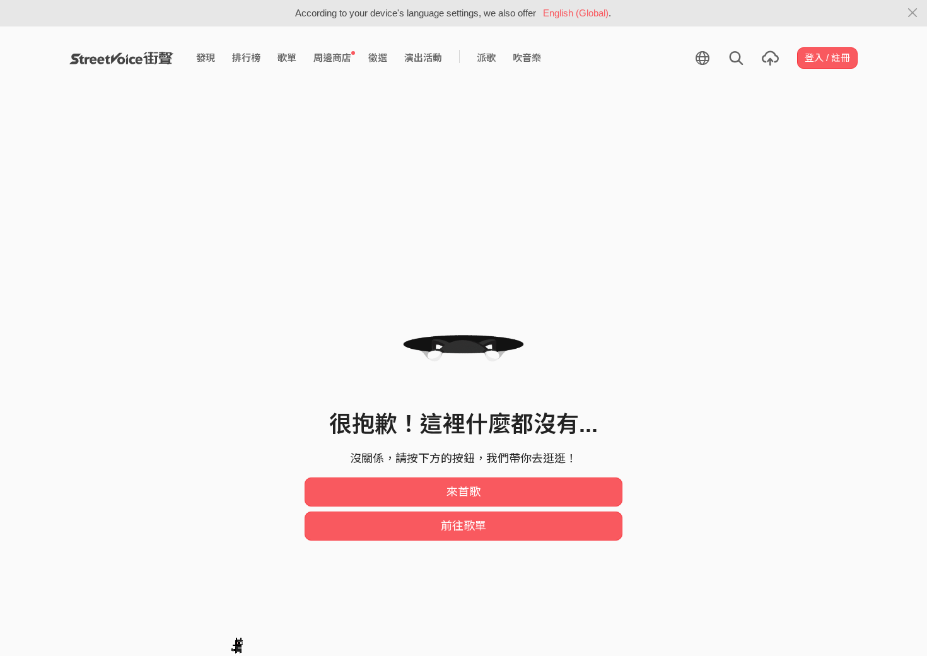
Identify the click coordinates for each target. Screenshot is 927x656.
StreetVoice (121, 58)
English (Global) (576, 13)
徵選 (377, 57)
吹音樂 (527, 57)
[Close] (913, 13)
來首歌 (463, 492)
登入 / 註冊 (827, 57)
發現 (205, 57)
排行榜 (246, 57)
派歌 (486, 57)
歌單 (286, 57)
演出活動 (423, 57)
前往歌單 (463, 526)
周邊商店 (332, 57)
